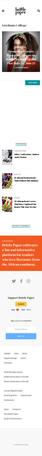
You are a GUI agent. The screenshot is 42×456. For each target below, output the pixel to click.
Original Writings (10, 358)
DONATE (21, 304)
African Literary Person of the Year (16, 381)
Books (24, 353)
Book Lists (17, 174)
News (24, 47)
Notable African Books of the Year (16, 377)
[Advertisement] (21, 114)
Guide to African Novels (12, 419)
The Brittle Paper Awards (13, 372)
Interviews (8, 363)
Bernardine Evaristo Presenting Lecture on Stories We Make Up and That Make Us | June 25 (21, 57)
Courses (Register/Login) (13, 391)
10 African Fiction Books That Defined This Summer (26, 179)
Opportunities (26, 395)
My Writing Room (10, 395)
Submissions (9, 400)
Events (18, 47)
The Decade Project (11, 414)
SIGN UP (21, 336)
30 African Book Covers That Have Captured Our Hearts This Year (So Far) (25, 204)
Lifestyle (7, 353)
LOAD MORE (32, 83)
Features (17, 198)
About (6, 409)
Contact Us (17, 409)
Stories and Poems (20, 151)
